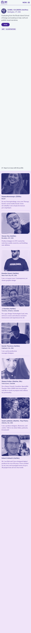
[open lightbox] (3, 10)
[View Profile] (15, 183)
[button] (26, 2)
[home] (4, 2)
